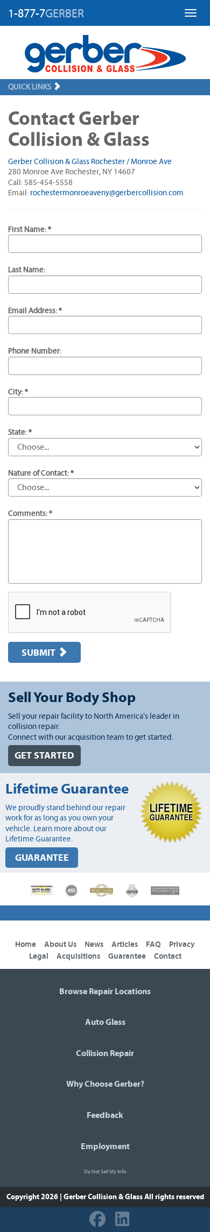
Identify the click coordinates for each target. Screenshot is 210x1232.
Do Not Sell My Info (105, 1171)
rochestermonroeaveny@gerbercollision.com (107, 193)
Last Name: (26, 270)
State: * (20, 432)
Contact (167, 956)
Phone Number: (34, 351)
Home (25, 944)
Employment (105, 1146)
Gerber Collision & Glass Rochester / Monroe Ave (90, 162)
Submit (40, 653)
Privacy (182, 944)
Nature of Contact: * (41, 473)
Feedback (105, 1115)
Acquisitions (78, 956)
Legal (38, 956)
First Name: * (29, 229)
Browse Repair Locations (105, 991)
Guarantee (127, 956)
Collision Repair (105, 1053)
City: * (18, 392)
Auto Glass (105, 1022)
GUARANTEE (42, 857)
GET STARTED (44, 755)
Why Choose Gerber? (105, 1084)
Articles (124, 944)
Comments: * (30, 513)
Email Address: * (35, 311)
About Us (60, 944)
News (94, 944)
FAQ (153, 944)
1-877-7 (46, 13)
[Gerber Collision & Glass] (105, 54)
